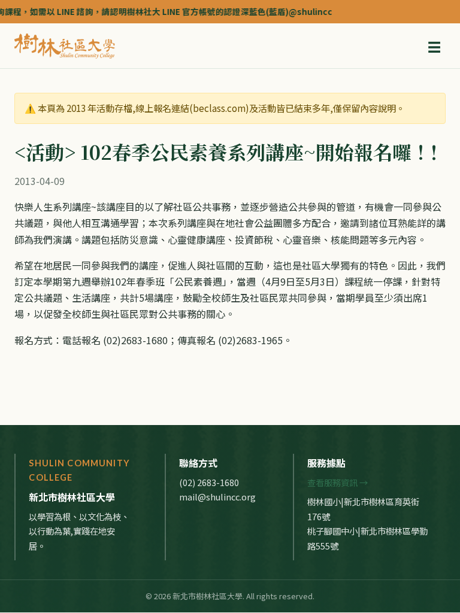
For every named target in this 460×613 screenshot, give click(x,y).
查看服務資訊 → (337, 482)
